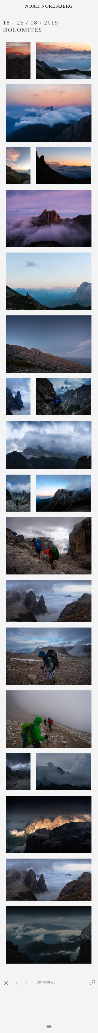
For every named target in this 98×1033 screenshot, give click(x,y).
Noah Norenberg (49, 6)
